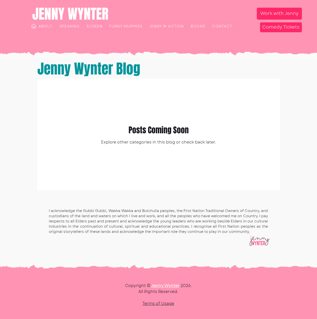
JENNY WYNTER (70, 14)
